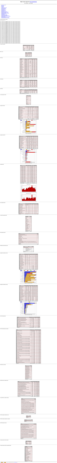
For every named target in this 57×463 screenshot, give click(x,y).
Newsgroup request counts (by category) (5, 17)
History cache (2, 5)
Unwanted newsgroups (3, 10)
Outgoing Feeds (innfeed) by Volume (4, 12)
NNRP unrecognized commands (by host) (5, 15)
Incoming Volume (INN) (3, 8)
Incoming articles (3, 9)
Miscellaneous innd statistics (4, 11)
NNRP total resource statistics (4, 14)
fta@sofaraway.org (15, 462)
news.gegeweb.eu (33, 1)
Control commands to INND (4, 7)
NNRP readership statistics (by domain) (5, 13)
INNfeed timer (2, 6)
